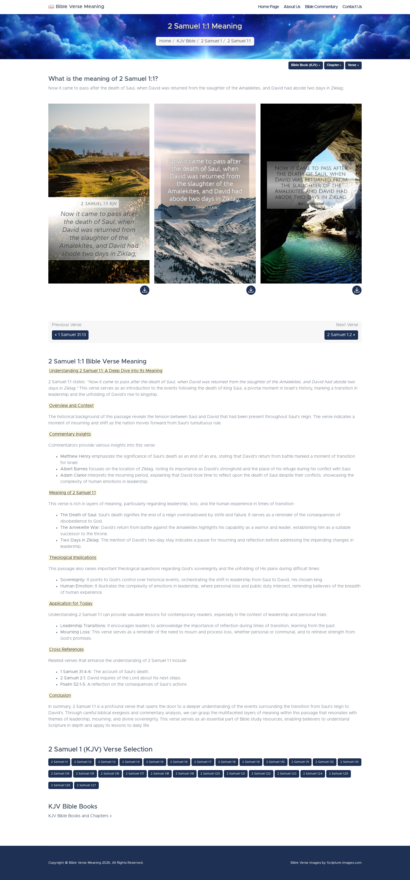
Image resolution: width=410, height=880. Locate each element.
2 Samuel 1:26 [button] (60, 785)
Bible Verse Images (306, 862)
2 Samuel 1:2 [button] (83, 761)
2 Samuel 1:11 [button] (300, 761)
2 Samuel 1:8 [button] (227, 761)
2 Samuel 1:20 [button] (210, 773)
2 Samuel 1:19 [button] (185, 773)
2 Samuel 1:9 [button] (251, 761)
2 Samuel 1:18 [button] (160, 773)
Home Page (268, 7)
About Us (292, 7)
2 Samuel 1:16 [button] (110, 773)
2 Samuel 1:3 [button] (107, 761)
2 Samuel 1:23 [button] (287, 773)
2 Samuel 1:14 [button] (60, 773)
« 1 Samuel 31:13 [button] (70, 335)
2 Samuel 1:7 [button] (203, 761)
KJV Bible (186, 41)
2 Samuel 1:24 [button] (312, 773)
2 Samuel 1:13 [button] (349, 761)
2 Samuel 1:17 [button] (135, 773)
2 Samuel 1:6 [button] (179, 761)
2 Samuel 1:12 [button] (324, 761)
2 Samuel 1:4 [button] (131, 761)
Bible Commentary (321, 7)
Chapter (333, 65)
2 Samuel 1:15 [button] (85, 773)
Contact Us (352, 7)
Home (165, 41)
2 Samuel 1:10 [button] (275, 761)
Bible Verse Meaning (85, 862)
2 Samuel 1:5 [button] (155, 761)
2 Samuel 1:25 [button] (338, 773)
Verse (352, 65)
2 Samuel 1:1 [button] (59, 761)
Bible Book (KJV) (304, 65)
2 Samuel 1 (211, 41)
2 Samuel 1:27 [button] (86, 785)
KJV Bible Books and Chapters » (80, 816)
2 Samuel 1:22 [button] (261, 773)
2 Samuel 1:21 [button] (236, 773)
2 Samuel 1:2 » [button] (341, 335)
